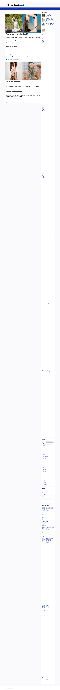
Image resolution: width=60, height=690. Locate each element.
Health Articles (45, 458)
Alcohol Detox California (45, 521)
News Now (22, 8)
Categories (44, 441)
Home (7, 8)
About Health (11, 8)
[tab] (44, 442)
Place (26, 8)
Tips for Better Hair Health (13, 82)
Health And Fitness (18, 59)
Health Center (45, 460)
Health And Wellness (45, 456)
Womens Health (45, 484)
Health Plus (44, 469)
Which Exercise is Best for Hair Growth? (17, 34)
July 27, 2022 (13, 59)
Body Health (16, 8)
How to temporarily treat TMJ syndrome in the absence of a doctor (49, 508)
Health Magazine (45, 465)
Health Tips (44, 471)
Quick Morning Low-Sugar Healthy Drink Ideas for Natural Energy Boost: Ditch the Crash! (49, 19)
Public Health (44, 482)
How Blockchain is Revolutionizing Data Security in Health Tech (50, 371)
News (43, 478)
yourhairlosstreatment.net (10, 688)
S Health (43, 524)
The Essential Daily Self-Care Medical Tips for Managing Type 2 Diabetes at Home (50, 170)
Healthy (44, 473)
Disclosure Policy (44, 494)
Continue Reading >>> (29, 56)
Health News (44, 467)
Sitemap (43, 496)
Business (44, 445)
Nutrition (44, 480)
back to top (53, 688)
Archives (48, 441)
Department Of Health (45, 447)
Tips (29, 8)
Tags (51, 441)
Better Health (44, 443)
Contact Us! (43, 492)
